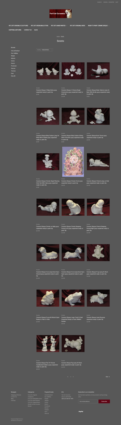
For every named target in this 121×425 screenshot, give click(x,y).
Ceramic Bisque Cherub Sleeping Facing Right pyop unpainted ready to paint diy (98, 228)
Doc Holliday (14, 53)
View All (13, 76)
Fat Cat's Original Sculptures (18, 25)
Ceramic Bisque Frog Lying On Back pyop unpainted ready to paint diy (97, 273)
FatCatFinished (15, 51)
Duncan (13, 68)
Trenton (13, 71)
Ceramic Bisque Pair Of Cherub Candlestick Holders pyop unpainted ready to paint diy (47, 365)
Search (99, 2)
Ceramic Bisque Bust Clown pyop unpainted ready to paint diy (97, 136)
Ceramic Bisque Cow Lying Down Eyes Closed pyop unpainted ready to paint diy (47, 274)
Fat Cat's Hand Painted (58, 25)
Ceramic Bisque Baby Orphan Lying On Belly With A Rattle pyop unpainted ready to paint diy (47, 137)
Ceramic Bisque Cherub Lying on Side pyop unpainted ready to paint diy (98, 182)
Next (107, 376)
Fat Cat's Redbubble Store (39, 25)
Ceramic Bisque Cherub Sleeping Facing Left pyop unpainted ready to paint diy (72, 228)
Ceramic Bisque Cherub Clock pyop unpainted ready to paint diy (72, 182)
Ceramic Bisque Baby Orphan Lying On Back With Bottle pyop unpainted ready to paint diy (98, 92)
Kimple (13, 56)
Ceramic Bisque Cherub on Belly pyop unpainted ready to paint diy (47, 227)
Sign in (105, 2)
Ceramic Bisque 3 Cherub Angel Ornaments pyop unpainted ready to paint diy (72, 92)
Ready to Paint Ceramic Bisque (98, 25)
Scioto (13, 61)
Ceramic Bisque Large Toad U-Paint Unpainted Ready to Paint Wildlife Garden (72, 319)
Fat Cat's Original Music (77, 25)
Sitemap (13, 400)
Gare (12, 73)
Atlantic (13, 58)
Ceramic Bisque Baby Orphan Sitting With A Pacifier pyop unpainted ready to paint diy (72, 137)
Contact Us (28, 30)
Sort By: (39, 50)
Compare (47, 72)
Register (111, 2)
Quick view (47, 69)
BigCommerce (19, 419)
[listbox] (47, 49)
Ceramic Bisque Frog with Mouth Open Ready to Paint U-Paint (47, 318)
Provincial (13, 66)
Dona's (13, 63)
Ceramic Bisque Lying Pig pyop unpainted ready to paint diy (96, 318)
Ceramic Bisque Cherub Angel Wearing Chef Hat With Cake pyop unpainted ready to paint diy (47, 183)
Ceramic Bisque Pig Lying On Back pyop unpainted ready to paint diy (71, 364)
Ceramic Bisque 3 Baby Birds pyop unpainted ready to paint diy (46, 91)
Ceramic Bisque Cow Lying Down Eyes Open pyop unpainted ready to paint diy (72, 274)
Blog (36, 30)
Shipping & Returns (15, 30)
